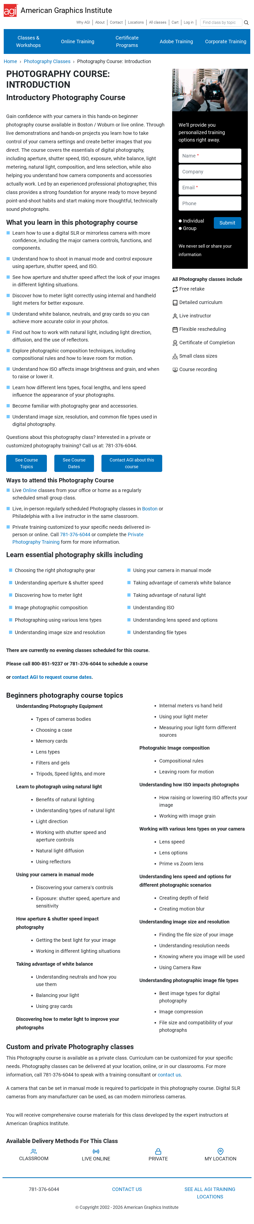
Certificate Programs (127, 41)
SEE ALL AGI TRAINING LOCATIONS (210, 1193)
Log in (188, 22)
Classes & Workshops (28, 41)
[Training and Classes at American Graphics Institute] (12, 10)
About (100, 22)
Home (10, 61)
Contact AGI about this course (132, 463)
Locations (136, 22)
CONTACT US (127, 1189)
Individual (193, 221)
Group (189, 228)
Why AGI (83, 22)
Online (30, 490)
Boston (150, 509)
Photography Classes (47, 61)
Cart (175, 22)
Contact (116, 22)
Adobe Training (176, 41)
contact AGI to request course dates (52, 677)
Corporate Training (225, 41)
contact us (169, 1075)
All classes (157, 22)
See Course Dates (74, 463)
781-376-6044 (75, 534)
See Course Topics (26, 463)
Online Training (77, 41)
